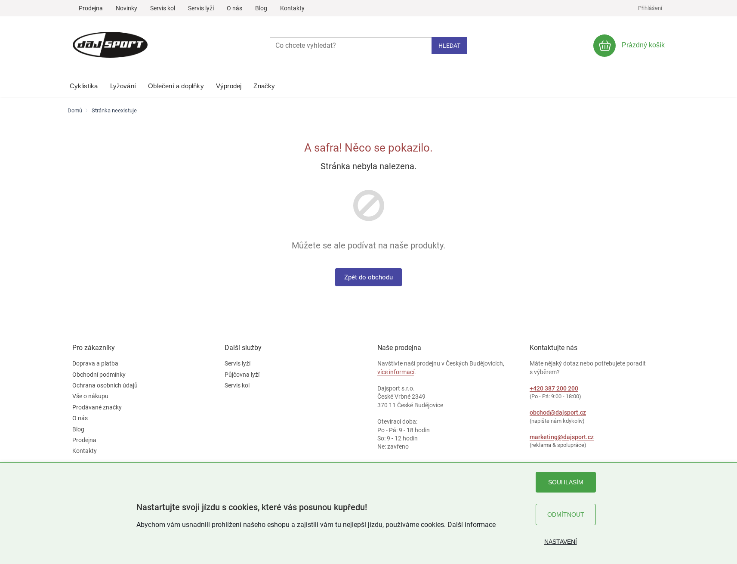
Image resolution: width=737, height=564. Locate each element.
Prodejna (91, 8)
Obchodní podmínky (99, 374)
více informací (395, 372)
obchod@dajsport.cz (558, 412)
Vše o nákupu (90, 396)
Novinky (126, 8)
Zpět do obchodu (368, 277)
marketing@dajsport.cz (562, 437)
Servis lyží (201, 8)
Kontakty (292, 8)
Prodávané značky (97, 407)
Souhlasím (565, 482)
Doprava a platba (95, 363)
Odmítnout (565, 514)
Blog (261, 8)
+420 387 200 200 (554, 388)
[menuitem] (84, 83)
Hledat (449, 45)
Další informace (471, 525)
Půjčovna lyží (242, 374)
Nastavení (560, 541)
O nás (234, 8)
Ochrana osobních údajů (105, 385)
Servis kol (162, 8)
